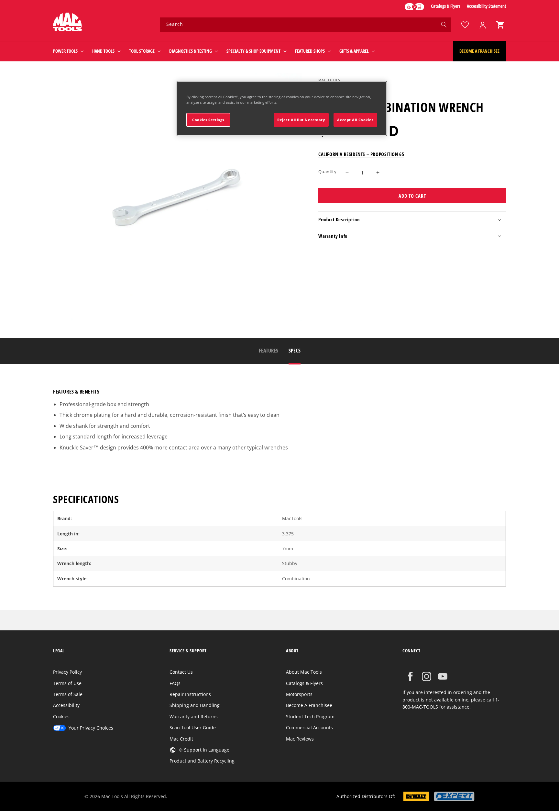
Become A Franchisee (309, 705)
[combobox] (305, 24)
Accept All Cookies (355, 119)
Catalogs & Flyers (445, 6)
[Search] (444, 24)
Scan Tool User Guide (193, 727)
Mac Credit (181, 739)
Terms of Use (67, 683)
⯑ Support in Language (204, 750)
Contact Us (181, 672)
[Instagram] (426, 676)
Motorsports (299, 694)
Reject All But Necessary (301, 119)
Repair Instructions (190, 694)
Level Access (414, 6)
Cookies (61, 716)
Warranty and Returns (194, 716)
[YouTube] (443, 676)
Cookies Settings (208, 119)
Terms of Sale (67, 694)
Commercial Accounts (309, 727)
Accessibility (66, 705)
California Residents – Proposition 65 (361, 154)
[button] (500, 24)
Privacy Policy (67, 672)
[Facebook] (410, 676)
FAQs (175, 683)
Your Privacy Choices (91, 728)
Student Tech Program (310, 716)
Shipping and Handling (195, 705)
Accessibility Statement (486, 6)
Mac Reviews (300, 739)
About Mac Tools (304, 672)
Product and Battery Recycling (202, 761)
